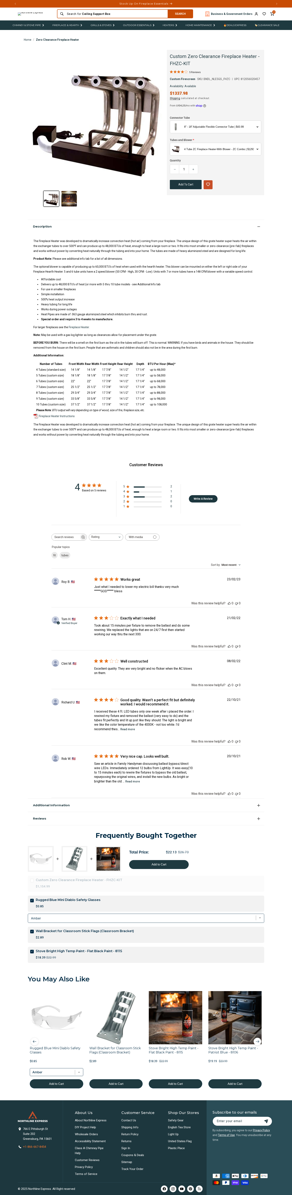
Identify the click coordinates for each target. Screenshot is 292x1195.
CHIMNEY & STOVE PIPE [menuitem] (27, 25)
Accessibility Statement (90, 1141)
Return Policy (129, 1134)
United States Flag (180, 1141)
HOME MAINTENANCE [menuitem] (199, 25)
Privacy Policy (84, 1167)
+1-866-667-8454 (34, 1147)
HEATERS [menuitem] (168, 25)
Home (27, 39)
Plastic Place (176, 1148)
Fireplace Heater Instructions (57, 416)
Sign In (125, 1148)
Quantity (175, 160)
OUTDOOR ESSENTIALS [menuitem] (137, 25)
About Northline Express (90, 1120)
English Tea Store (179, 1127)
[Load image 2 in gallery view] (69, 199)
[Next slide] (257, 1041)
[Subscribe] (266, 1121)
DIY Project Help (85, 1127)
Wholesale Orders (86, 1134)
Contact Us (128, 1120)
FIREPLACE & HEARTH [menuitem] (65, 25)
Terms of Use (226, 1135)
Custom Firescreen (182, 79)
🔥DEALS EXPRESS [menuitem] (234, 25)
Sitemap (126, 1162)
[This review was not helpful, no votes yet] (236, 603)
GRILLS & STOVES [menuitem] (101, 25)
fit (54, 555)
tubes (65, 555)
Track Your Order (132, 1169)
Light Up (173, 1134)
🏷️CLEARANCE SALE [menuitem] (266, 25)
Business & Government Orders (231, 13)
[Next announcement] (276, 4)
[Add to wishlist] (264, 14)
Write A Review (203, 498)
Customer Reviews (87, 1160)
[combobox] (116, 14)
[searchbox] (65, 537)
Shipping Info (129, 1127)
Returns (126, 1141)
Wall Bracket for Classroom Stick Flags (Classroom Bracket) (85, 931)
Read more (127, 729)
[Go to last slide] (34, 1041)
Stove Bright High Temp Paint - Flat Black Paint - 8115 (79, 951)
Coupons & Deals (132, 1155)
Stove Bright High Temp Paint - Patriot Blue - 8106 (233, 1050)
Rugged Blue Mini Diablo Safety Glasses (68, 900)
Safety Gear (176, 1120)
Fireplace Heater (79, 327)
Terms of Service (86, 1174)
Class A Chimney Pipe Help (89, 1150)
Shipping (175, 98)
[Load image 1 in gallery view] (51, 199)
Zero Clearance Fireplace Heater (57, 39)
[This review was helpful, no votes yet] (229, 603)
